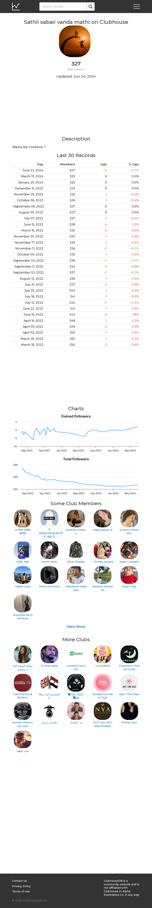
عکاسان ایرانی (49, 722)
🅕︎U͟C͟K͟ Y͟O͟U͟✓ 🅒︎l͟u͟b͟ (76, 696)
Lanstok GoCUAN (76, 667)
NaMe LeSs (22, 586)
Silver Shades (76, 561)
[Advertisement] (76, 110)
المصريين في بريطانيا (49, 696)
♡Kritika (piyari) (102, 561)
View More (76, 627)
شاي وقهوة (23, 750)
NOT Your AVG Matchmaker (102, 724)
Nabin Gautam (129, 561)
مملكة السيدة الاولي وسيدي (23, 667)
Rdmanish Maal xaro (76, 588)
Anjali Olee (129, 586)
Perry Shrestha (49, 586)
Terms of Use (21, 891)
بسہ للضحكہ (76, 722)
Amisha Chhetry (76, 531)
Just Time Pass (129, 694)
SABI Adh (22, 561)
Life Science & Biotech (22, 696)
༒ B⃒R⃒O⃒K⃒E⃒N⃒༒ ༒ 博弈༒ (49, 533)
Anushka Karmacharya (23, 616)
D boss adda (49, 665)
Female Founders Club (102, 696)
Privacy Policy (21, 886)
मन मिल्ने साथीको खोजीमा (23, 531)
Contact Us (19, 881)
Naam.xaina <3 (102, 530)
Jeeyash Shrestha (102, 588)
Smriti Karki (49, 561)
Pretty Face (129, 722)
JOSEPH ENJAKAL (129, 531)
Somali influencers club (22, 724)
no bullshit (102, 665)
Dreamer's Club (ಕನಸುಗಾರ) (129, 667)
